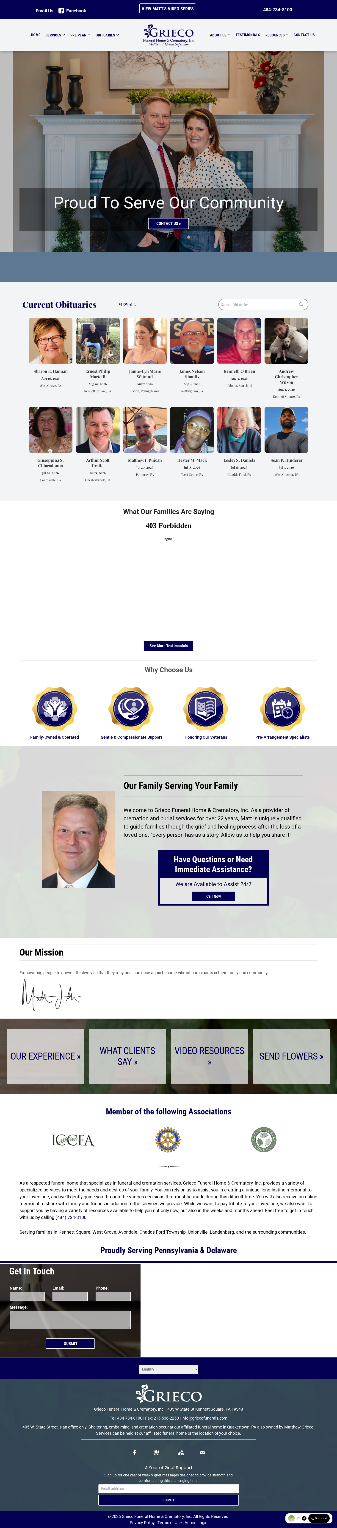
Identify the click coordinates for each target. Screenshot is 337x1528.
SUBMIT (168, 1500)
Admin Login (196, 1522)
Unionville (198, 1232)
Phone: (102, 1288)
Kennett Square (74, 1232)
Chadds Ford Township (162, 1232)
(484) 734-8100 (70, 1217)
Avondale (127, 1232)
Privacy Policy (142, 1522)
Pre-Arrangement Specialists (282, 737)
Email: (58, 1288)
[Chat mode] (298, 1518)
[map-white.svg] (180, 1452)
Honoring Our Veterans (206, 737)
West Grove (104, 1232)
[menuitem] (31, 35)
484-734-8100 (129, 1418)
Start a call (321, 1518)
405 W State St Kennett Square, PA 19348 (205, 1409)
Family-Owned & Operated (54, 737)
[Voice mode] (304, 1518)
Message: (19, 1307)
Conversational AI (323, 1525)
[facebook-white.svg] (134, 1452)
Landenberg (222, 1232)
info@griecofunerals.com (204, 1418)
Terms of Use (169, 1522)
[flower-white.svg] (156, 1452)
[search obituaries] (302, 304)
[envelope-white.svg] (202, 1452)
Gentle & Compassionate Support (131, 737)
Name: (16, 1288)
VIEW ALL (127, 304)
